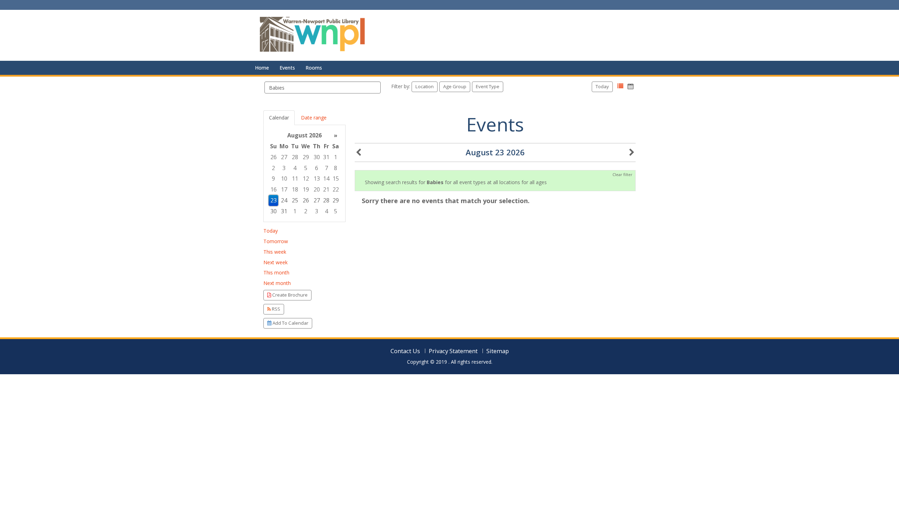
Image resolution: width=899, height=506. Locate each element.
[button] (620, 86)
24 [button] (284, 200)
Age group (454, 86)
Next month (277, 283)
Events (287, 67)
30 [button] (317, 157)
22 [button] (336, 189)
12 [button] (306, 178)
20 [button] (317, 189)
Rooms (314, 67)
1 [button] (335, 157)
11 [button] (295, 178)
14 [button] (326, 178)
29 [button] (306, 157)
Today (602, 86)
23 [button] (273, 200)
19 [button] (306, 189)
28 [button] (295, 157)
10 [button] (284, 178)
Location (424, 86)
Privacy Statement (453, 351)
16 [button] (273, 189)
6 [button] (316, 168)
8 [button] (335, 168)
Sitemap (497, 351)
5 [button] (305, 168)
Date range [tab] (314, 117)
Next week (275, 262)
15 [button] (336, 178)
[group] (304, 173)
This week (274, 251)
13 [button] (317, 178)
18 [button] (295, 189)
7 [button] (326, 168)
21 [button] (326, 189)
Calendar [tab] (279, 117)
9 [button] (273, 178)
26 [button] (273, 157)
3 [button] (284, 168)
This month (276, 272)
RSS (275, 309)
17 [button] (284, 189)
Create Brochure (289, 295)
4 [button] (294, 168)
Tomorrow (275, 241)
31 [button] (326, 157)
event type (487, 86)
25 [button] (295, 200)
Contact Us (405, 351)
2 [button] (273, 168)
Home (262, 67)
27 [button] (284, 157)
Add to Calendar (289, 323)
